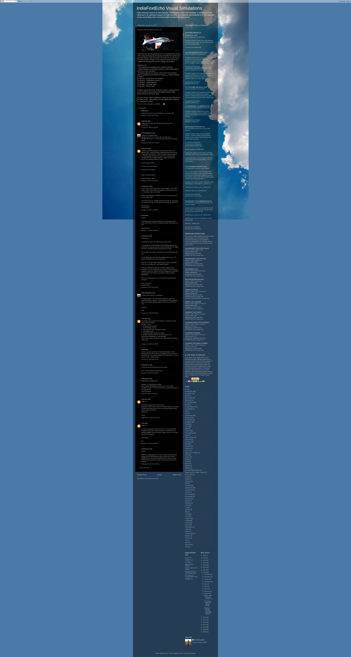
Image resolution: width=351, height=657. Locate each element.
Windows (187, 536)
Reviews (187, 501)
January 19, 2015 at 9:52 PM (149, 359)
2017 (204, 567)
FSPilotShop (197, 144)
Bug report (188, 400)
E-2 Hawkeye (189, 420)
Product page (189, 494)
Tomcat (187, 522)
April (205, 586)
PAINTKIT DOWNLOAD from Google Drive (197, 298)
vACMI (187, 529)
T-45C (187, 514)
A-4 (186, 389)
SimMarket (197, 66)
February (207, 591)
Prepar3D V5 (189, 490)
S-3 (186, 507)
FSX (186, 444)
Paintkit (187, 476)
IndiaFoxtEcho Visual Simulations (169, 8)
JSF (186, 455)
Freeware (188, 441)
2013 (204, 620)
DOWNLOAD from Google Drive (194, 255)
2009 (204, 629)
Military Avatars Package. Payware (195, 472)
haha (142, 423)
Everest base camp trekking (149, 166)
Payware (187, 481)
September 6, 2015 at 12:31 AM (150, 417)
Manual (187, 463)
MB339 (187, 468)
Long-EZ (187, 457)
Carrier (187, 404)
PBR (186, 483)
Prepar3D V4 (189, 487)
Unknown (144, 121)
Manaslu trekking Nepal (148, 169)
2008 (204, 632)
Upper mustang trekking (148, 175)
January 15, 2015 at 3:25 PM (149, 180)
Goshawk (187, 446)
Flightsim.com (189, 560)
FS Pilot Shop (198, 196)
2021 (204, 558)
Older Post (177, 475)
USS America (189, 527)
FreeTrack (188, 439)
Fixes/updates (189, 433)
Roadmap (188, 503)
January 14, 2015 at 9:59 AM (149, 127)
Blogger (193, 653)
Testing (187, 520)
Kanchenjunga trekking (148, 163)
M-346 (187, 461)
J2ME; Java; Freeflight (191, 452)
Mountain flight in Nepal (148, 178)
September (207, 581)
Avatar (187, 395)
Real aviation (189, 496)
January (206, 593)
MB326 (187, 465)
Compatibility (189, 409)
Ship (186, 511)
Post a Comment (144, 467)
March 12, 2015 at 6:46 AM (149, 393)
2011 (204, 624)
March (206, 589)
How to (187, 450)
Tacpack (187, 518)
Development (189, 415)
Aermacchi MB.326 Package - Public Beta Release (208, 611)
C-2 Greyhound (189, 402)
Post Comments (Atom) (152, 478)
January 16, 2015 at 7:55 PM (149, 210)
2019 (204, 562)
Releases (187, 498)
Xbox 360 (188, 544)
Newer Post (141, 475)
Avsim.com (188, 557)
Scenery (187, 509)
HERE (211, 154)
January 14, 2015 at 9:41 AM (149, 115)
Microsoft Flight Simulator (192, 470)
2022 (204, 555)
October (206, 579)
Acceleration (188, 391)
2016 (204, 570)
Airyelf (181, 653)
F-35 (186, 426)
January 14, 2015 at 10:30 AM (150, 143)
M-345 (187, 459)
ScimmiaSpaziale (146, 133)
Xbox (186, 542)
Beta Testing (188, 398)
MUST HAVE (188, 474)
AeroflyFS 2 (188, 393)
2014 (204, 617)
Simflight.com (189, 579)
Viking (187, 531)
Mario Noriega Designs (189, 565)
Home (159, 475)
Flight (186, 435)
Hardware (188, 448)
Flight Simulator (189, 437)
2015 (204, 572)
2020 (204, 560)
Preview (187, 492)
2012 (204, 622)
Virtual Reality (189, 533)
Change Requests (190, 406)
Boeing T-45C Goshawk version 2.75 (208, 597)
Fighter (187, 430)
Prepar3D (188, 485)
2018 (204, 565)
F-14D (187, 424)
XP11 (186, 546)
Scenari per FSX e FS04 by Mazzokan (190, 572)
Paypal (187, 479)
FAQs (186, 428)
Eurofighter (188, 422)
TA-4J (186, 516)
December (207, 574)
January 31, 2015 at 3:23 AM (149, 373)
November (207, 576)
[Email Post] (164, 104)
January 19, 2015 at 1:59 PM (149, 344)
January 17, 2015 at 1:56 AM (149, 230)
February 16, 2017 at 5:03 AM (150, 464)
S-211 (186, 505)
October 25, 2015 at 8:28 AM (149, 443)
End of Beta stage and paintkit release (207, 603)
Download (188, 417)
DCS (186, 413)
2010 (204, 627)
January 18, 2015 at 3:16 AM (149, 287)
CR (186, 411)
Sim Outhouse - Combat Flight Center (191, 576)
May (205, 584)
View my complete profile (199, 642)
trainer (187, 525)
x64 (186, 540)
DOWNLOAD (195, 83)
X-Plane (187, 538)
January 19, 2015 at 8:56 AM (149, 313)
